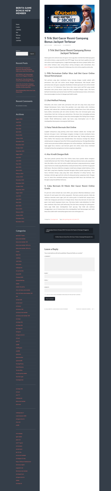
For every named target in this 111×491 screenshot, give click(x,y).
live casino (18, 264)
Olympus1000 (19, 277)
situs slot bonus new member (23, 290)
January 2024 (19, 215)
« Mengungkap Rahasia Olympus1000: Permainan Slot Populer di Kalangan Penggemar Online (67, 230)
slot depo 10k (19, 322)
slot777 (18, 341)
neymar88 (18, 274)
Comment (47, 256)
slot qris (18, 338)
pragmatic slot (19, 468)
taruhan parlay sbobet (21, 373)
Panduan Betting (20, 280)
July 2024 (18, 196)
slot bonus (18, 306)
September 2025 (20, 151)
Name (46, 273)
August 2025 (19, 154)
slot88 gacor (19, 347)
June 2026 (18, 125)
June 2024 (18, 199)
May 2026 (18, 128)
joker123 (18, 439)
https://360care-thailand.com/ (23, 461)
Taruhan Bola (19, 370)
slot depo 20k (19, 325)
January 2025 (19, 176)
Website (46, 287)
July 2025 (18, 157)
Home (17, 24)
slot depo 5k (19, 483)
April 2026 (18, 132)
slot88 (17, 344)
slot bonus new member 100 (23, 315)
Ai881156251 (57, 45)
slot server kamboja (21, 455)
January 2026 (19, 138)
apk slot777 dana (20, 235)
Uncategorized (19, 379)
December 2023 (20, 218)
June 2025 (18, 160)
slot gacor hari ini (20, 335)
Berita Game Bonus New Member (24, 11)
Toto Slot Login (19, 376)
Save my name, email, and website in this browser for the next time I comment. (63, 294)
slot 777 (18, 395)
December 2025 (20, 141)
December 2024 (20, 180)
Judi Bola (18, 30)
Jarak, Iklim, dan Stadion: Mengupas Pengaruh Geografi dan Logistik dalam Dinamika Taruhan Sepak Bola (25, 85)
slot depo (18, 319)
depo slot (18, 254)
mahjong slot (19, 267)
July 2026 (18, 122)
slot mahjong (19, 433)
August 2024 (19, 192)
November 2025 (20, 144)
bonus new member (20, 238)
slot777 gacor (19, 443)
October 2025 (19, 148)
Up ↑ (93, 309)
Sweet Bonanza (20, 367)
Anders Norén (86, 309)
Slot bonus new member (22, 471)
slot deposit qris (20, 474)
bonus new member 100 (22, 242)
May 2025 (18, 164)
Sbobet (18, 38)
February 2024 (19, 212)
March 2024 (19, 208)
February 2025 (19, 173)
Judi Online (19, 261)
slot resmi (18, 404)
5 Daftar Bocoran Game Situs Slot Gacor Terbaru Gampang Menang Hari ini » (74, 237)
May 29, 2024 (48, 45)
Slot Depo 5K (19, 328)
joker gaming (65, 219)
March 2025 (19, 170)
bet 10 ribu (18, 452)
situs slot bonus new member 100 (24, 293)
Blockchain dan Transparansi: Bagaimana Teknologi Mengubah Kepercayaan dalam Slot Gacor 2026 (25, 69)
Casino (18, 27)
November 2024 (20, 183)
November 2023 (20, 221)
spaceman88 (19, 360)
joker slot (71, 219)
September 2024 (20, 189)
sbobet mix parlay (20, 286)
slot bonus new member (22, 312)
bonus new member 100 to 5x (23, 248)
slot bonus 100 (19, 309)
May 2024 (18, 202)
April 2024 (18, 205)
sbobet (17, 283)
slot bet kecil (19, 303)
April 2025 (18, 167)
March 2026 (19, 135)
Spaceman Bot (19, 357)
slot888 (18, 351)
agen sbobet (19, 436)
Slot (17, 32)
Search (18, 50)
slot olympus (19, 446)
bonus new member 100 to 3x (23, 245)
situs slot (18, 422)
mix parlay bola (19, 270)
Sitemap (18, 35)
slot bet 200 (19, 299)
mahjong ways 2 (20, 412)
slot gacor (18, 331)
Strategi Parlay (19, 363)
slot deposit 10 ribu (21, 458)
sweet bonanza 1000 (21, 416)
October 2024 (19, 186)
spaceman (18, 354)
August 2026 (19, 119)
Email (46, 280)
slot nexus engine (20, 464)
